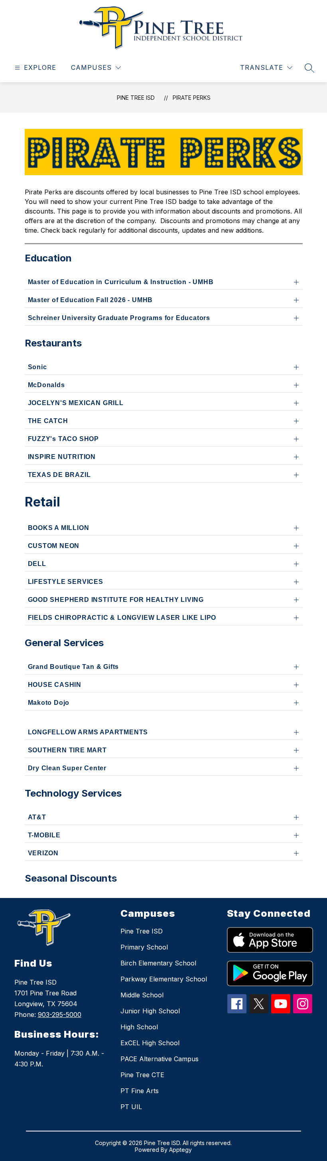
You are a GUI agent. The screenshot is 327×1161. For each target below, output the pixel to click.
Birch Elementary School (158, 963)
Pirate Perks (192, 97)
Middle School (142, 995)
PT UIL (131, 1107)
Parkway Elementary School (163, 979)
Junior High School (150, 1011)
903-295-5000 (59, 1015)
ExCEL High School (149, 1043)
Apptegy (180, 1149)
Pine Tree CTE (142, 1075)
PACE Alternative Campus (159, 1059)
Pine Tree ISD (136, 97)
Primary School (144, 947)
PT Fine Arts (139, 1091)
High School (139, 1027)
